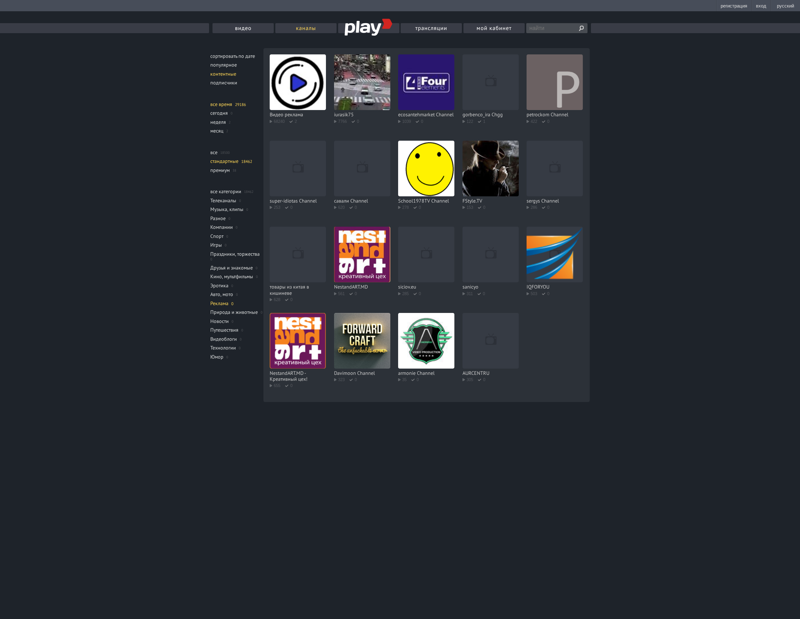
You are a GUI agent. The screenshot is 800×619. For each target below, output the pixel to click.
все (214, 152)
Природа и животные (234, 312)
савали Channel (351, 201)
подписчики (223, 82)
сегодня (219, 113)
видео (243, 28)
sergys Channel (543, 201)
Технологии (223, 348)
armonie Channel (416, 373)
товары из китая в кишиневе (289, 290)
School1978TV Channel (423, 201)
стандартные (224, 161)
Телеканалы (223, 200)
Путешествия (224, 330)
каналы (306, 28)
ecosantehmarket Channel (426, 114)
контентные (223, 74)
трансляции (431, 28)
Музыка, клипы (226, 209)
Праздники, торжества (235, 254)
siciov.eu (407, 287)
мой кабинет (494, 28)
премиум (220, 170)
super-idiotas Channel (293, 201)
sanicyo (470, 287)
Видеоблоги (223, 339)
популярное (223, 65)
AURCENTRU (475, 373)
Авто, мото (221, 294)
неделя (218, 122)
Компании (221, 227)
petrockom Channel (547, 114)
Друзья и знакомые (231, 267)
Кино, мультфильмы (231, 276)
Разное (218, 218)
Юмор (216, 357)
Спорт (216, 236)
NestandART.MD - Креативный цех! (289, 376)
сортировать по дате (232, 56)
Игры (216, 245)
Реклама (219, 303)
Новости (219, 321)
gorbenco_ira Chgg (482, 114)
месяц (216, 131)
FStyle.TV (472, 201)
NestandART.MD (351, 287)
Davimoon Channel (354, 373)
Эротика (219, 285)
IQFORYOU (538, 287)
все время (221, 104)
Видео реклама (286, 114)
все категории (225, 191)
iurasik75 (344, 114)
